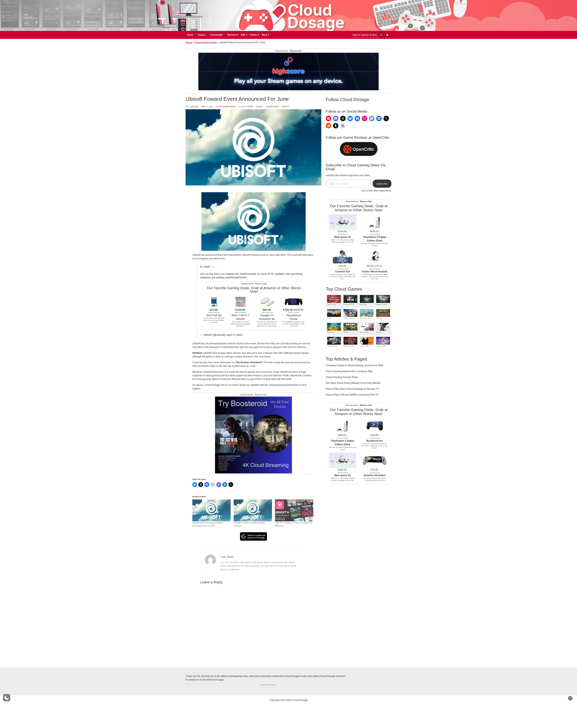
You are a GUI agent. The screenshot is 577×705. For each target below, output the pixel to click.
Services (231, 34)
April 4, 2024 (207, 107)
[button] (6, 697)
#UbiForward (248, 273)
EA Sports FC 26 (348, 304)
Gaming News (272, 107)
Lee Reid (194, 107)
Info (243, 34)
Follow (253, 34)
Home (190, 34)
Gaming (259, 107)
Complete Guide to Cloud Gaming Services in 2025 (354, 365)
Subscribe (382, 183)
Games (201, 34)
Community (216, 34)
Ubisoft (285, 107)
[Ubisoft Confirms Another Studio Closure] (253, 510)
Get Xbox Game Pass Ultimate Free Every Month (353, 383)
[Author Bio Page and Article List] (210, 559)
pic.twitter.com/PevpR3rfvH (229, 277)
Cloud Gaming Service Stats (342, 377)
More (264, 34)
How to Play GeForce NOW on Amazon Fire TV (352, 394)
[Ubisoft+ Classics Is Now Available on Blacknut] (294, 510)
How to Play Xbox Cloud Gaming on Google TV (352, 389)
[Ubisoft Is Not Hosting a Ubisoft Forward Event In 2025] (211, 510)
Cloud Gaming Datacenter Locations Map (349, 371)
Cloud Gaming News (206, 42)
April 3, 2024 (234, 334)
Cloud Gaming (246, 107)
